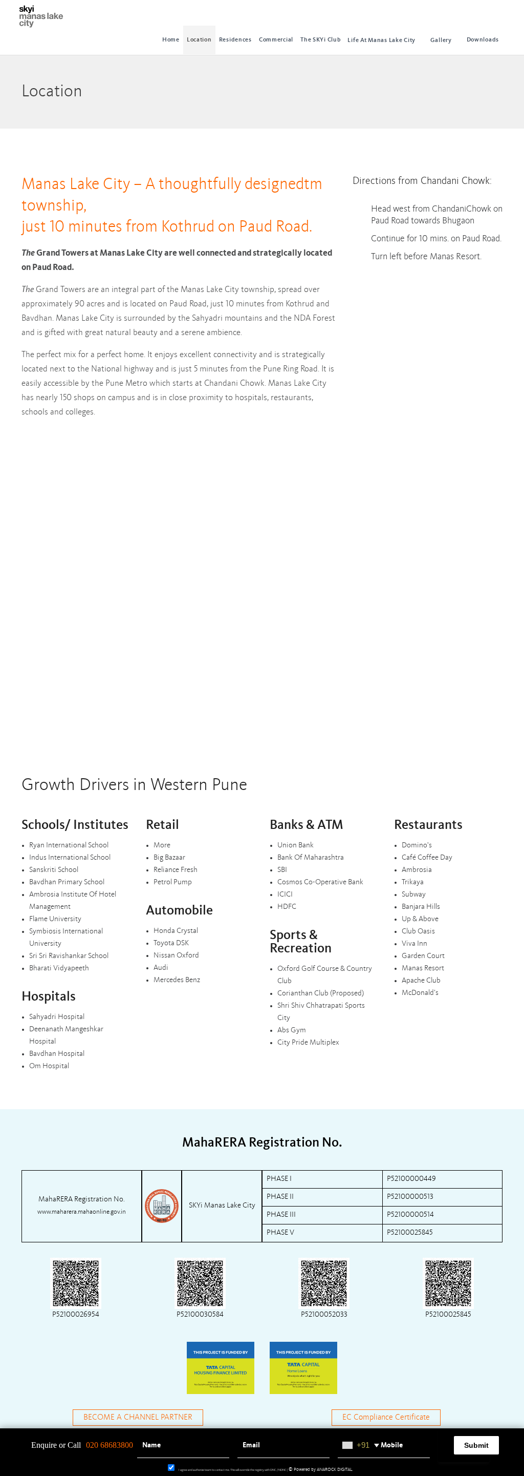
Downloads (483, 40)
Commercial (276, 40)
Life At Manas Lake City (381, 40)
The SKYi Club (320, 40)
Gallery (441, 40)
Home (171, 40)
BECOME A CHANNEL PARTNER (137, 1417)
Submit (476, 1445)
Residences (235, 40)
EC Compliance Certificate (386, 1417)
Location (199, 40)
